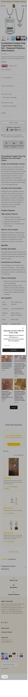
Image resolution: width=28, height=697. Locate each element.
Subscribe (14, 350)
